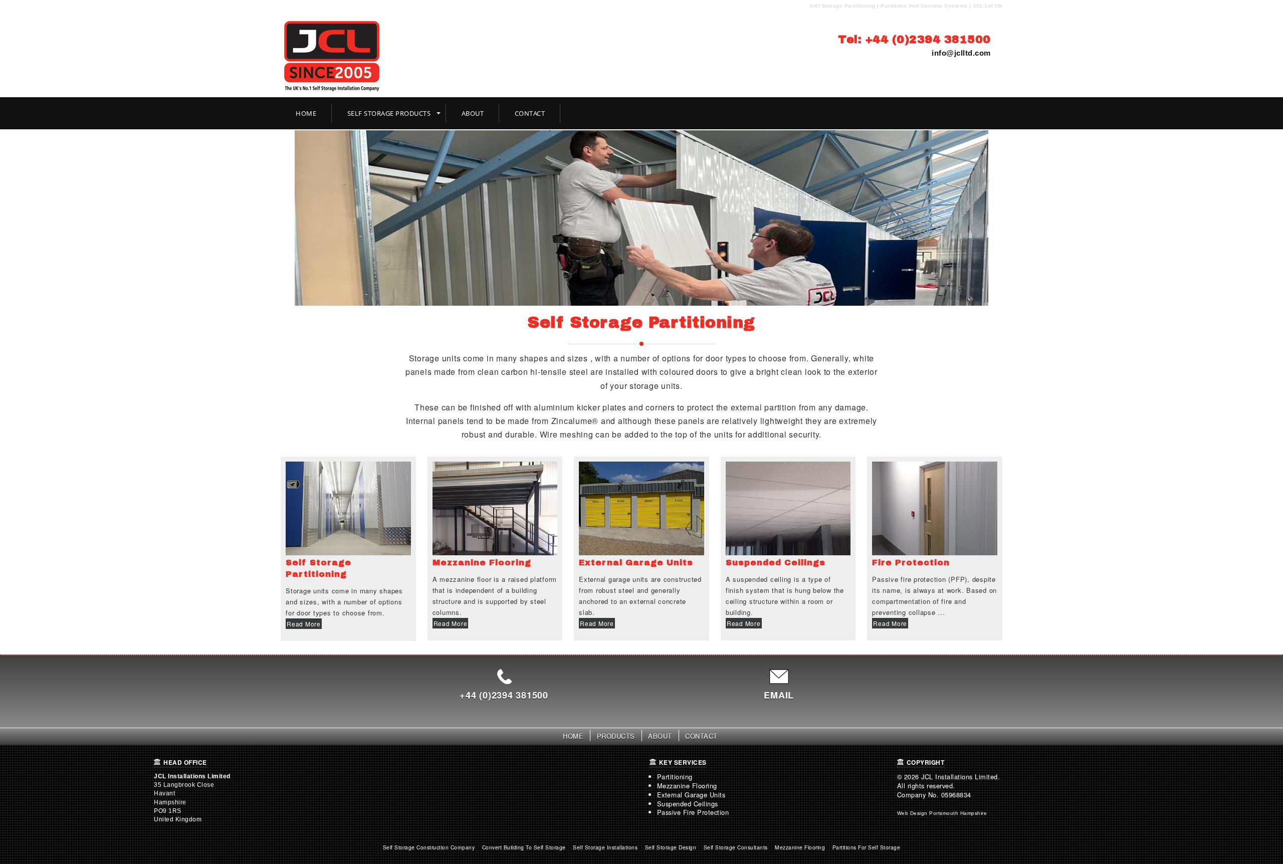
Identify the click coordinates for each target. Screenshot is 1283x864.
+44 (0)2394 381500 (504, 695)
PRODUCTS (616, 736)
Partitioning (675, 776)
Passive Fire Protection (693, 812)
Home (306, 113)
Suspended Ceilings (687, 803)
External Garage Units (691, 794)
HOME (573, 736)
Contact (530, 113)
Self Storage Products (389, 113)
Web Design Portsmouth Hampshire (942, 813)
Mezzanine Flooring (687, 785)
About (473, 113)
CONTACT (701, 736)
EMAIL (779, 695)
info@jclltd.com (961, 53)
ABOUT (660, 736)
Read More (304, 623)
